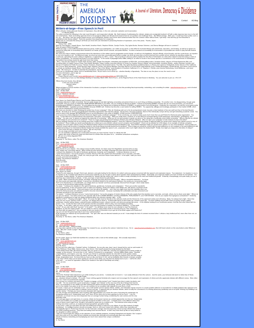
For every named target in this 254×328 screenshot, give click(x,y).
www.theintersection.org (179, 87)
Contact (184, 21)
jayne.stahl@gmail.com (86, 76)
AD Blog (195, 21)
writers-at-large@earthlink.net (106, 76)
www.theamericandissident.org (144, 228)
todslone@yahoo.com (68, 92)
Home (174, 21)
